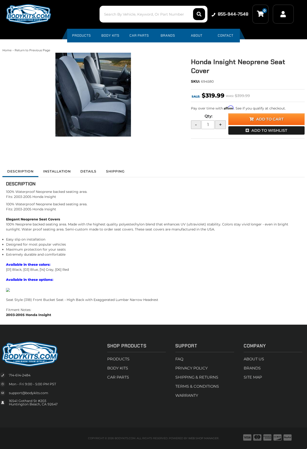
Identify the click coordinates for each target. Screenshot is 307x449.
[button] (153, 14)
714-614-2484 (19, 375)
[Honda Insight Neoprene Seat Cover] (93, 95)
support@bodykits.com (28, 393)
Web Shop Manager (203, 438)
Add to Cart (270, 119)
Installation (57, 171)
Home (7, 50)
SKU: (195, 81)
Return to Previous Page (32, 50)
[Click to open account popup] (283, 14)
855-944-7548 (233, 14)
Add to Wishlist (269, 130)
